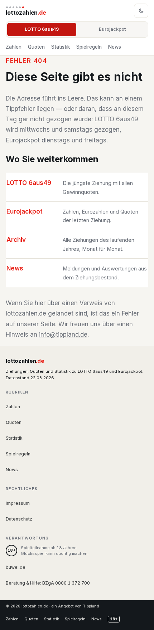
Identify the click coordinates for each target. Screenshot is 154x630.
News (114, 47)
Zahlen (13, 47)
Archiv (16, 239)
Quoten (36, 47)
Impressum (18, 503)
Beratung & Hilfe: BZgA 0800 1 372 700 (48, 583)
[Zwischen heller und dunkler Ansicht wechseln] (141, 11)
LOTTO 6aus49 (42, 29)
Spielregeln (89, 47)
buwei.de (15, 567)
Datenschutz (19, 519)
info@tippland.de (63, 334)
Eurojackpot (112, 29)
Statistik (60, 47)
